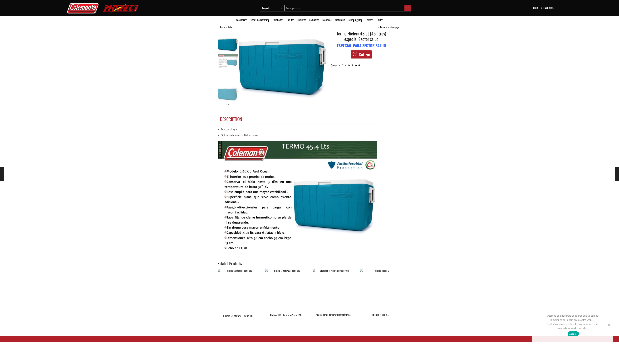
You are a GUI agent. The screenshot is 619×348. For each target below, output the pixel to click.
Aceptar (573, 334)
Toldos (380, 20)
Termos (369, 20)
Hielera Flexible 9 (380, 315)
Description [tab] (231, 119)
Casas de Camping (260, 20)
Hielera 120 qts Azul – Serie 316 (285, 315)
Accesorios (241, 20)
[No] (608, 325)
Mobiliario (340, 20)
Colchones (278, 20)
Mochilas (327, 20)
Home (222, 27)
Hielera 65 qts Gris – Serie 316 (238, 316)
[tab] (231, 119)
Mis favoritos (547, 8)
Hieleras (301, 20)
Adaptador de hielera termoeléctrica (333, 315)
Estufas (290, 20)
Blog (535, 8)
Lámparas (314, 20)
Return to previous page (389, 27)
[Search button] (407, 8)
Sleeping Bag (355, 20)
